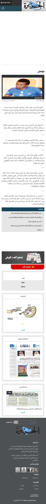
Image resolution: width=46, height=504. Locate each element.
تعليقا (23, 282)
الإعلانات (22, 485)
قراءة (23, 278)
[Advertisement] (23, 37)
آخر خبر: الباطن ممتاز (34, 221)
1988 (9, 392)
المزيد (23, 330)
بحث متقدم (9, 422)
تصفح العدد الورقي (23, 339)
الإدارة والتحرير (35, 485)
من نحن (35, 442)
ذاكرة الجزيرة (23, 387)
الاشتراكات (36, 489)
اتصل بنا (36, 482)
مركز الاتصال (21, 489)
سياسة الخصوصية (34, 496)
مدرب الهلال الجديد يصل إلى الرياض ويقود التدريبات (26, 213)
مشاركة (23, 286)
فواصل (39, 230)
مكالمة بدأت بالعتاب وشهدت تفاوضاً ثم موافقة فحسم (25, 217)
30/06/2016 (6, 2)
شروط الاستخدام (34, 494)
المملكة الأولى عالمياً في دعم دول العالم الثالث (29, 409)
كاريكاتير (23, 296)
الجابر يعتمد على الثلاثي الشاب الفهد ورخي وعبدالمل (25, 225)
